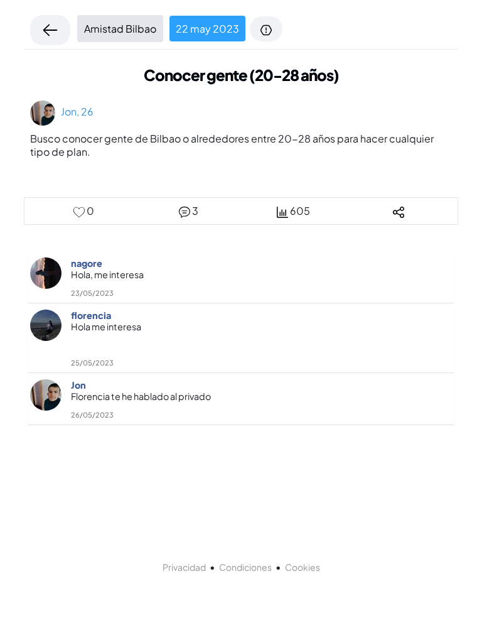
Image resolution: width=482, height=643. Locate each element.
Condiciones (245, 567)
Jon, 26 (74, 111)
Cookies (302, 567)
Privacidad (184, 567)
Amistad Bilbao (120, 28)
